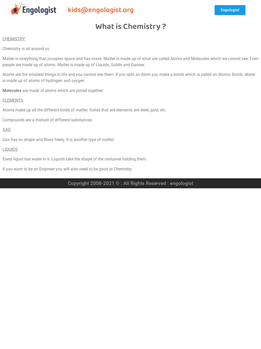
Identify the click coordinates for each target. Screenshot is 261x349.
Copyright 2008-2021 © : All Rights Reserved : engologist (130, 183)
